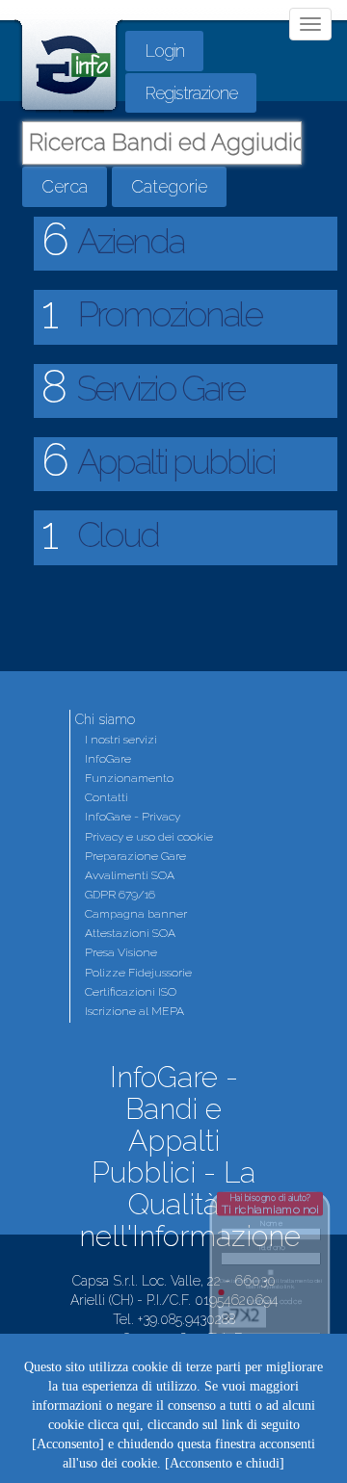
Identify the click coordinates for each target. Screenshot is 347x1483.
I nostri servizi (121, 739)
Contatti (106, 797)
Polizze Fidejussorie (138, 972)
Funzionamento (129, 778)
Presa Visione (121, 952)
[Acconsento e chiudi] (224, 1463)
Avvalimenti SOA (129, 875)
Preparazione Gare (135, 856)
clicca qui (114, 1425)
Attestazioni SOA (130, 933)
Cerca (64, 186)
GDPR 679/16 (120, 894)
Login (164, 50)
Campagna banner (136, 914)
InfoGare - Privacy (132, 816)
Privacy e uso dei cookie (149, 837)
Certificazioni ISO (130, 992)
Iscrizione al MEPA (134, 1011)
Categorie (169, 186)
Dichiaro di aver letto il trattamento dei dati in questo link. (271, 1284)
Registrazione (191, 93)
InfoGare (108, 759)
